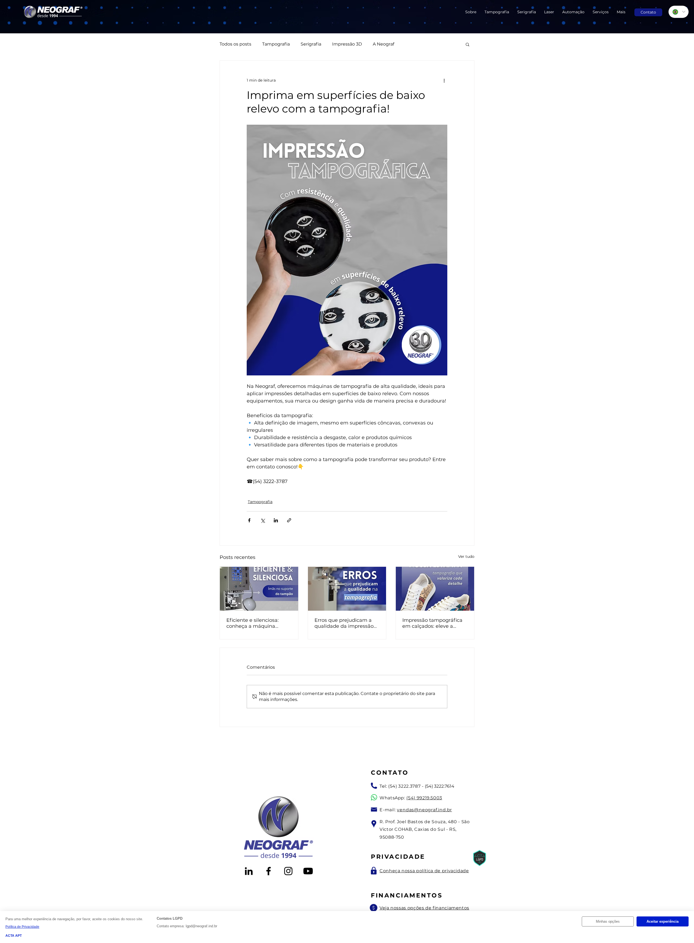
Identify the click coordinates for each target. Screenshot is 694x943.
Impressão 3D (347, 44)
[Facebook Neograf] (268, 871)
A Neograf (383, 44)
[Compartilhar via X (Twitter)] (262, 520)
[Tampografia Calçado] (435, 589)
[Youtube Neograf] (308, 871)
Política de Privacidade (22, 927)
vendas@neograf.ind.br (424, 809)
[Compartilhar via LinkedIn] (275, 520)
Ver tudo (466, 556)
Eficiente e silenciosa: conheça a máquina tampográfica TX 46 (252, 623)
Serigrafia (311, 44)
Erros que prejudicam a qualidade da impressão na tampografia (344, 623)
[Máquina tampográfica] (259, 589)
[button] (467, 44)
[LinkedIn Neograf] (248, 871)
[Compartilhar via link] (289, 520)
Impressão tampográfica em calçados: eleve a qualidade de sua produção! (432, 623)
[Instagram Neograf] (288, 871)
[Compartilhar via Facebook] (249, 520)
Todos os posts (235, 44)
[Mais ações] (444, 80)
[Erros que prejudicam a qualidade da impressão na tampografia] (347, 589)
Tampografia (276, 44)
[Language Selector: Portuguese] (679, 12)
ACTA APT (13, 936)
